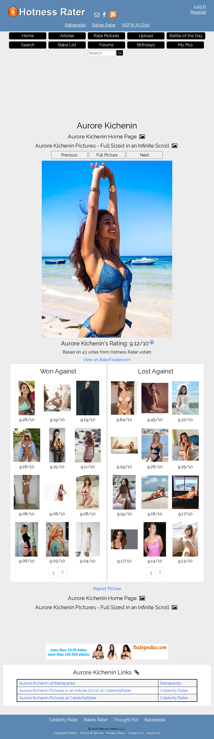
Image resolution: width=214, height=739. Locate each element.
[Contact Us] (97, 15)
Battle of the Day (186, 35)
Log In (200, 6)
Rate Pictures (106, 35)
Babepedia (75, 25)
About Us (153, 733)
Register (198, 12)
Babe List (67, 44)
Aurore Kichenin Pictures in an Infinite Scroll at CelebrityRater (75, 690)
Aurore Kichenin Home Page (103, 136)
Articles (67, 35)
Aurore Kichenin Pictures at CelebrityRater (58, 698)
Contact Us (136, 733)
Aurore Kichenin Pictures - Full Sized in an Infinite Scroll (102, 146)
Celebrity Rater (174, 690)
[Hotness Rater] (48, 15)
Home (28, 35)
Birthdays (146, 44)
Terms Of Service (91, 733)
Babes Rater (104, 25)
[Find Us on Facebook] (104, 15)
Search (27, 44)
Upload (146, 35)
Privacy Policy (115, 733)
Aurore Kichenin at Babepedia (47, 683)
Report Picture (107, 588)
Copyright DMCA (65, 733)
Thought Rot (126, 719)
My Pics (185, 44)
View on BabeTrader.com (107, 359)
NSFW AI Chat (136, 25)
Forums (106, 44)
